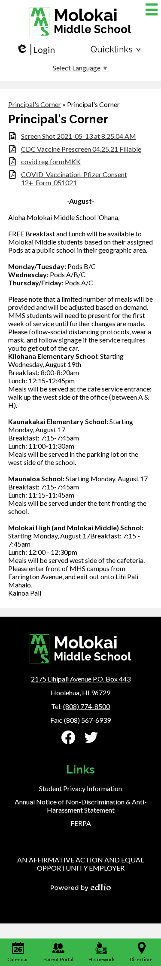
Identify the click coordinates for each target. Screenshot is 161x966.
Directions (142, 959)
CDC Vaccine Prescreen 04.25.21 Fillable (81, 149)
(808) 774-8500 (86, 706)
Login (35, 49)
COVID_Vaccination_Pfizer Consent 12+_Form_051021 (74, 178)
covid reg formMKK (51, 161)
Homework (101, 959)
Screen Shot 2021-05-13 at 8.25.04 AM (78, 136)
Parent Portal (58, 959)
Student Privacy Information (80, 788)
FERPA (80, 823)
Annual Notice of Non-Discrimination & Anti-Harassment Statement (81, 806)
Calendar (17, 959)
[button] (116, 49)
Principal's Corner (34, 104)
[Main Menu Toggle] (151, 9)
